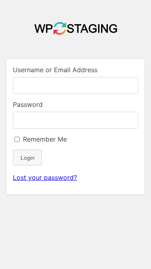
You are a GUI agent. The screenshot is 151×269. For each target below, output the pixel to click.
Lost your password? (45, 177)
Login (28, 157)
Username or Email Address (55, 70)
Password (28, 104)
